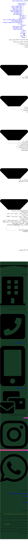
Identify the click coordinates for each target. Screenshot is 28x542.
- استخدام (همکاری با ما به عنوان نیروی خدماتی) (18, 493)
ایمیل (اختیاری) (24, 144)
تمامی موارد (15, 223)
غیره (8, 213)
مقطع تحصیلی (24, 150)
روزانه (24, 216)
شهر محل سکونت (23, 145)
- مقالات (26, 496)
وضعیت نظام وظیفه (23, 181)
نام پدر (26, 45)
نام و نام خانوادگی (23, 43)
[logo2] (20, 0)
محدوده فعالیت (24, 212)
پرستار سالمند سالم (15, 221)
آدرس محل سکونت (23, 147)
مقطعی (8, 216)
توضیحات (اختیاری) (23, 229)
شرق (16, 213)
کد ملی (26, 108)
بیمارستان (25, 217)
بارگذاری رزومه (24, 224)
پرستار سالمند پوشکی (13, 220)
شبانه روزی (14, 216)
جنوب (20, 213)
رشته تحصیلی (24, 148)
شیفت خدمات (24, 214)
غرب (12, 213)
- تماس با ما (25, 502)
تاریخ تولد (25, 110)
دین (27, 111)
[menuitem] (12, 3)
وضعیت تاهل (25, 77)
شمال (24, 213)
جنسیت (26, 46)
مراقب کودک (6, 221)
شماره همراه (25, 142)
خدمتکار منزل (23, 220)
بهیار (27, 223)
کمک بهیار (22, 223)
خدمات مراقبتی (24, 219)
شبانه (20, 216)
